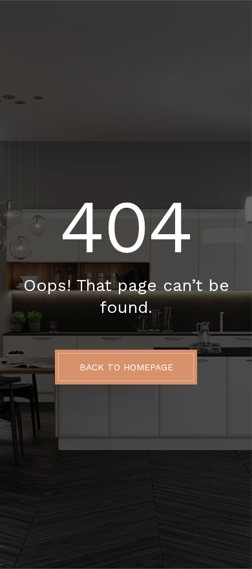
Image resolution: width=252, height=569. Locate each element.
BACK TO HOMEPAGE (126, 367)
